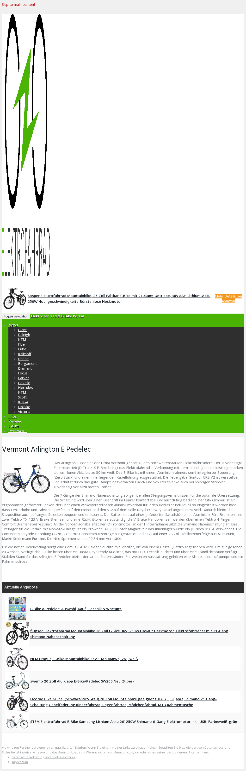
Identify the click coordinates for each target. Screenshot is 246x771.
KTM (22, 339)
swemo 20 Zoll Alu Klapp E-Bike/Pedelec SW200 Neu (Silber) (82, 681)
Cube (22, 349)
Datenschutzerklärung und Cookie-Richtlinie (43, 757)
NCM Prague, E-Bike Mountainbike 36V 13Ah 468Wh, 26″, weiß (84, 658)
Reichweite (17, 430)
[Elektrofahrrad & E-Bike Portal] (123, 146)
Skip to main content (18, 4)
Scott (22, 397)
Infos (12, 416)
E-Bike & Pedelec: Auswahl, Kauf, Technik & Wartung (76, 608)
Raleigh (24, 334)
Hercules (25, 387)
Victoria (24, 411)
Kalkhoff (24, 353)
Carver (23, 377)
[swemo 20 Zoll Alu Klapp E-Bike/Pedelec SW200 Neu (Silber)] (17, 681)
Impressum (20, 762)
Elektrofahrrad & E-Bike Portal (57, 316)
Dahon (23, 358)
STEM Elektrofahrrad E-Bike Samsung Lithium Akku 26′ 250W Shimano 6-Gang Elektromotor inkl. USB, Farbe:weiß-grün (133, 721)
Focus (23, 373)
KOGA (23, 401)
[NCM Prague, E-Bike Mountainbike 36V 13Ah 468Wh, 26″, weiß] (17, 659)
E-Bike (13, 425)
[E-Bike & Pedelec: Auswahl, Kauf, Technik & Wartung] (17, 609)
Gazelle (24, 382)
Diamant (25, 368)
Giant (22, 329)
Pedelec (15, 421)
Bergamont (27, 363)
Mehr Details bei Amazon (228, 298)
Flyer (22, 344)
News (13, 324)
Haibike (24, 406)
